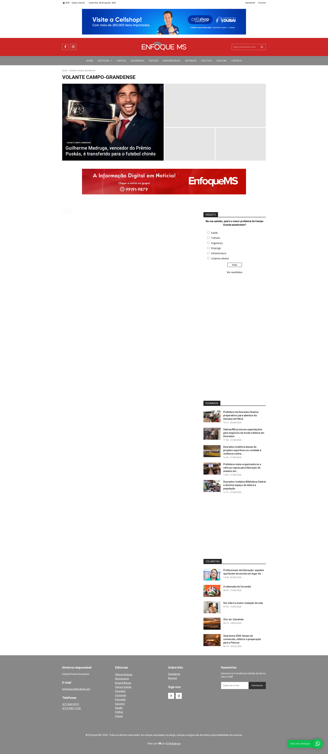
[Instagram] (73, 47)
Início (64, 70)
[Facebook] (65, 47)
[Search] (262, 47)
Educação (120, 699)
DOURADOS (212, 403)
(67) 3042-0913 (70, 704)
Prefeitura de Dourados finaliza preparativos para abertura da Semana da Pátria (240, 415)
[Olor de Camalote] (212, 624)
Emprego (216, 248)
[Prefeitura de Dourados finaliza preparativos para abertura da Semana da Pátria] (212, 416)
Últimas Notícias (123, 674)
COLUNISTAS (213, 561)
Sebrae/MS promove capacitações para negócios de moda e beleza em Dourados (243, 433)
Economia (120, 695)
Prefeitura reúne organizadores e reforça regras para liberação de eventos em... (242, 467)
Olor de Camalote (233, 619)
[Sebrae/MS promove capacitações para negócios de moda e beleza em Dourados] (212, 434)
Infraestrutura (218, 253)
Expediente (174, 674)
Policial (119, 716)
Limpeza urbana (220, 258)
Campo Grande (123, 687)
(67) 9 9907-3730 (71, 708)
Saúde (214, 232)
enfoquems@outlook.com (76, 689)
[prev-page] (64, 211)
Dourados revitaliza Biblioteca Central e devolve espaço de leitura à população (244, 485)
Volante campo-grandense (79, 143)
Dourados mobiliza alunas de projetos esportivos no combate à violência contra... (242, 450)
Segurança (217, 243)
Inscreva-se (257, 685)
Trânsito (215, 237)
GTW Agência (173, 743)
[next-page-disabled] (70, 211)
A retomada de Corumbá (237, 586)
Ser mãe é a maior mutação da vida (243, 603)
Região (119, 708)
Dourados (120, 691)
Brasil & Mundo (123, 683)
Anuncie (172, 678)
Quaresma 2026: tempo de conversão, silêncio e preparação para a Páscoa (242, 639)
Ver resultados (234, 272)
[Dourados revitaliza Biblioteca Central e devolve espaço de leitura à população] (212, 486)
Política (119, 712)
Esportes (120, 703)
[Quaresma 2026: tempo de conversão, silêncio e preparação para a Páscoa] (212, 640)
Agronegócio (122, 678)
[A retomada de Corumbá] (212, 591)
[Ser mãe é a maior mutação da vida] (212, 607)
